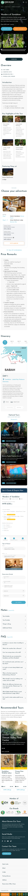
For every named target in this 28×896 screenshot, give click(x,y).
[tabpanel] (13, 41)
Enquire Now (5, 894)
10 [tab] (12, 49)
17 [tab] (20, 49)
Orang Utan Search (19, 772)
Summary (23, 539)
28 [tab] (8, 50)
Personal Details (14, 539)
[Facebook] (2, 841)
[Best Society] (18, 812)
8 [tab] (10, 49)
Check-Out (6, 595)
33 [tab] (14, 50)
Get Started (18, 602)
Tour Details (5, 539)
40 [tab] (22, 50)
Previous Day (10, 407)
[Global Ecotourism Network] (4, 802)
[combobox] (14, 556)
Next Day (19, 407)
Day (5, 342)
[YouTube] (8, 841)
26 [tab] (6, 50)
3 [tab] (4, 49)
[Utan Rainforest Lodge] (9, 812)
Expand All (11, 610)
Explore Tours (7, 6)
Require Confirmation (11, 514)
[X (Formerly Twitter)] (11, 841)
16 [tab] (19, 49)
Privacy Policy (17, 890)
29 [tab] (9, 50)
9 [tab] (11, 49)
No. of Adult (6, 576)
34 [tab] (15, 50)
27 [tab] (7, 50)
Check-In (6, 591)
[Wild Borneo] (24, 812)
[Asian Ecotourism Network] (15, 802)
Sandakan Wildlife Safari (7, 772)
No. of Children (7, 581)
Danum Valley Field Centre (11, 739)
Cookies (12, 890)
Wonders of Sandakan (16, 6)
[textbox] (14, 556)
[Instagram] (5, 841)
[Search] (23, 2)
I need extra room (8, 586)
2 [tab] (3, 49)
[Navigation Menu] (26, 2)
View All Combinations (15, 250)
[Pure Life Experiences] (24, 802)
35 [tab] (16, 50)
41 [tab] (23, 50)
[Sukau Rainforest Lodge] (3, 812)
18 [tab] (21, 49)
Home (2, 6)
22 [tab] (1, 50)
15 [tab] (18, 49)
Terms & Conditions (23, 890)
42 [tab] (24, 50)
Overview (14, 59)
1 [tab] (2, 49)
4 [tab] (5, 49)
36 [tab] (17, 50)
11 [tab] (13, 49)
